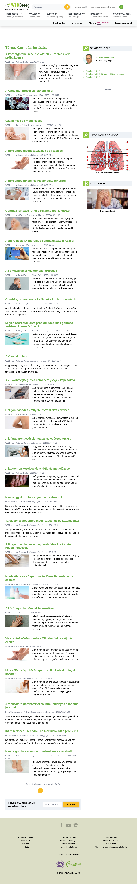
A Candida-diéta (16, 356)
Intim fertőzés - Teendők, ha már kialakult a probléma (41, 731)
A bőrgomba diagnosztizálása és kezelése (34, 150)
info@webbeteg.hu (71, 854)
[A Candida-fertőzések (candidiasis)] (17, 105)
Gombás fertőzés (93, 77)
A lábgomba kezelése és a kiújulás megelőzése (37, 468)
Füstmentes (59, 23)
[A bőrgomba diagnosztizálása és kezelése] (17, 165)
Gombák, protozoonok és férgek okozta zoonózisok (40, 299)
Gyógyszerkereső (93, 7)
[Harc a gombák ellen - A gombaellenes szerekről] (17, 768)
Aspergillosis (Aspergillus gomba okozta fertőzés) (39, 240)
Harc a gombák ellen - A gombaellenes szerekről (38, 751)
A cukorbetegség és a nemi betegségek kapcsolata (40, 380)
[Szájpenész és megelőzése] (17, 135)
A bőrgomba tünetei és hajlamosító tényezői (35, 180)
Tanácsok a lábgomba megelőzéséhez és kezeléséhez (42, 520)
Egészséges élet (123, 23)
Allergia (93, 23)
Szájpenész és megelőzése (23, 120)
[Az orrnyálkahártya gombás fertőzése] (17, 284)
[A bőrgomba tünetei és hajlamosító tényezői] (17, 195)
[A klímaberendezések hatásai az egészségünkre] (17, 453)
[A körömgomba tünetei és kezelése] (17, 623)
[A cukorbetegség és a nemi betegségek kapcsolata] (17, 394)
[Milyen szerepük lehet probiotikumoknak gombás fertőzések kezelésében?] (17, 341)
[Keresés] (67, 7)
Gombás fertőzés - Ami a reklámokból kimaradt (37, 210)
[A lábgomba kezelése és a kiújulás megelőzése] (17, 482)
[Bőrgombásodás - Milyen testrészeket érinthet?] (17, 423)
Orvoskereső (80, 7)
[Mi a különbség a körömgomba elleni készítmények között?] (17, 688)
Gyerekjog (77, 23)
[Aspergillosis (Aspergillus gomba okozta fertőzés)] (17, 255)
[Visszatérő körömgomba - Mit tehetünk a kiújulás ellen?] (17, 655)
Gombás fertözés (93, 71)
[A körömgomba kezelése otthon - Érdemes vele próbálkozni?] (20, 74)
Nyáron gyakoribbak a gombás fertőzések (34, 497)
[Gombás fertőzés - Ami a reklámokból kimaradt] (17, 225)
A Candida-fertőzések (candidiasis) (29, 90)
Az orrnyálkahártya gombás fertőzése (31, 270)
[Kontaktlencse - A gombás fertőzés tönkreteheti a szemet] (17, 593)
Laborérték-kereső (108, 7)
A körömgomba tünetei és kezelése (29, 608)
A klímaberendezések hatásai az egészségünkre (38, 438)
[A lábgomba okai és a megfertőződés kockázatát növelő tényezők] (17, 561)
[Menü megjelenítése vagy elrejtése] (128, 7)
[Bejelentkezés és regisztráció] (121, 7)
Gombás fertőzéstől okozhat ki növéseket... (105, 74)
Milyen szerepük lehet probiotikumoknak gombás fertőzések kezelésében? (39, 324)
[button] (14, 15)
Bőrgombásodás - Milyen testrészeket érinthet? (37, 410)
